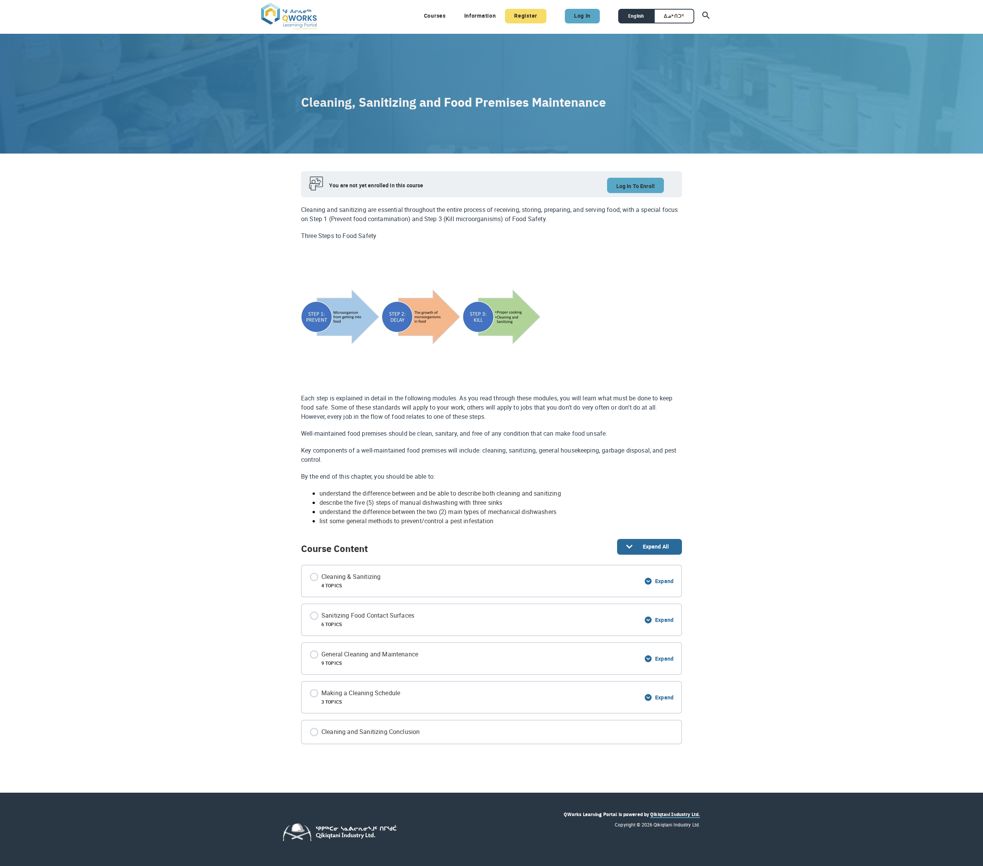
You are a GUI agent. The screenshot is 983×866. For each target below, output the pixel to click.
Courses (435, 15)
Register (525, 15)
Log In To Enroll (635, 186)
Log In (582, 15)
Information (480, 15)
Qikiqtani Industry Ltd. (675, 814)
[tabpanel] (491, 365)
